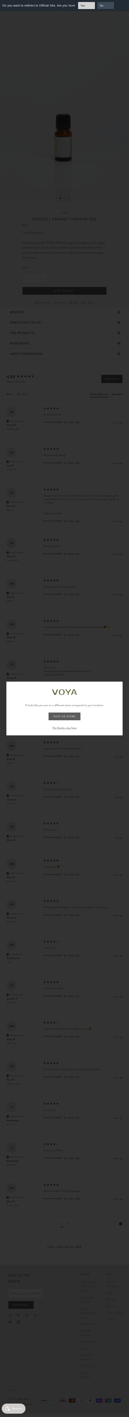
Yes (83, 5)
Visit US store (64, 716)
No (101, 5)
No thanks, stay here (64, 727)
